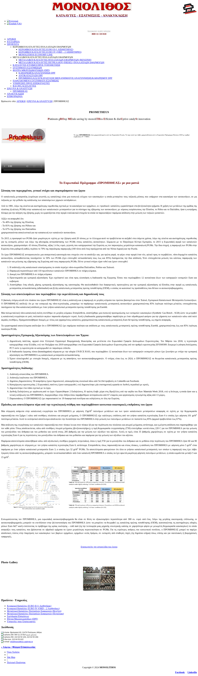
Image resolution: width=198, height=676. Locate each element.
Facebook (180, 672)
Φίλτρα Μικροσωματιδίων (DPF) (22, 619)
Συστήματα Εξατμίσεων (18, 616)
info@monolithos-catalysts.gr (21, 642)
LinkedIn (192, 672)
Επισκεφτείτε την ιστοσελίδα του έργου (99, 547)
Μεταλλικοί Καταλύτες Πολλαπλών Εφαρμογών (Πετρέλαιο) (35, 613)
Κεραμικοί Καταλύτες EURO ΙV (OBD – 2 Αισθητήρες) (33, 608)
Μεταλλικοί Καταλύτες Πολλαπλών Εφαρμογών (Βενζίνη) (34, 611)
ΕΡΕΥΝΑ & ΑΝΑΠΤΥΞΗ (39, 101)
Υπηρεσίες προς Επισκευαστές (21, 621)
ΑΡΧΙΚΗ (21, 101)
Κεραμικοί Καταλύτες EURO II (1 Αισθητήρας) (29, 606)
